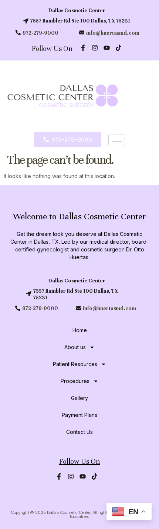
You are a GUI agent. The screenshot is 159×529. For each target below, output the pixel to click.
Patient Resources (75, 364)
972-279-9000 (40, 33)
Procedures (75, 381)
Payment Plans (79, 415)
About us (75, 347)
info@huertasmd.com (112, 33)
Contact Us (79, 432)
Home (79, 330)
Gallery (79, 398)
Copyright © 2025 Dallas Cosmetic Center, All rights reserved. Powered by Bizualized (80, 514)
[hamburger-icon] (116, 140)
